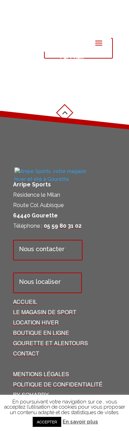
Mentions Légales (41, 374)
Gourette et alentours (50, 343)
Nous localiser (40, 281)
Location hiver (36, 322)
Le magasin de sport (44, 312)
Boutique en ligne (41, 333)
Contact (26, 353)
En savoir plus (80, 422)
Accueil (25, 302)
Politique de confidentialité (58, 384)
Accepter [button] (47, 421)
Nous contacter (42, 249)
